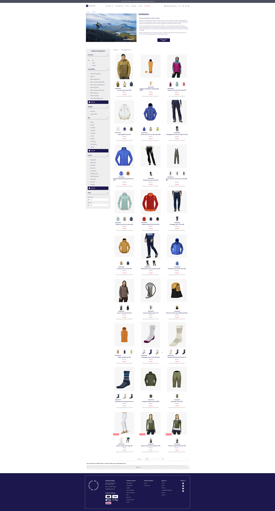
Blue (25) (93, 165)
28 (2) (92, 122)
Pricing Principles (130, 499)
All (93, 60)
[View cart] (188, 6)
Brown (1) (93, 168)
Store (93, 63)
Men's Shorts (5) (95, 95)
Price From (90, 197)
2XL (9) (92, 125)
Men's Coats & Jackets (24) (97, 82)
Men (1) (92, 76)
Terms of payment (130, 492)
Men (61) (93, 111)
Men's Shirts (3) (94, 93)
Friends (140, 6)
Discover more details (163, 40)
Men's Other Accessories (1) (98, 84)
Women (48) (94, 114)
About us (164, 494)
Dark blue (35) (94, 173)
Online (94, 65)
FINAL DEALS (147, 6)
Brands (127, 6)
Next (163, 459)
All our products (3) (95, 73)
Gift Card (128, 497)
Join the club (147, 485)
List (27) (115, 50)
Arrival (163, 483)
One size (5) (94, 144)
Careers (163, 492)
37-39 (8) (93, 127)
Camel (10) (93, 171)
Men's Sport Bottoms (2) (97, 98)
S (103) (92, 147)
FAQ (127, 494)
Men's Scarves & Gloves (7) (97, 90)
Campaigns (133, 6)
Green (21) (93, 179)
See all (93, 102)
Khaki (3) (93, 184)
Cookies (128, 487)
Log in (145, 483)
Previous (139, 459)
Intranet (128, 502)
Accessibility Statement (167, 490)
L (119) (92, 136)
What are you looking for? (172, 6)
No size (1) (93, 141)
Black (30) (93, 162)
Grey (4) (93, 181)
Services (163, 487)
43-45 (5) (93, 133)
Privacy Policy (129, 485)
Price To (90, 202)
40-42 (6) (93, 130)
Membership (129, 483)
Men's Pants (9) (94, 87)
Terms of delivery (130, 490)
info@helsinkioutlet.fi (110, 489)
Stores (163, 485)
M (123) (92, 138)
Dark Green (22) (95, 176)
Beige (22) (93, 160)
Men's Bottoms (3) (95, 79)
